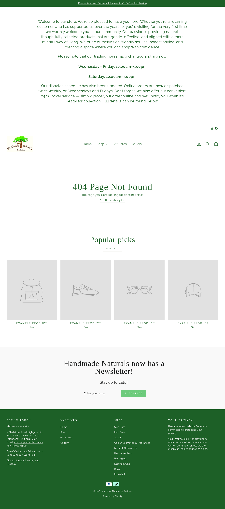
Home (87, 144)
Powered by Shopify (112, 496)
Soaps (117, 437)
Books (117, 469)
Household (120, 474)
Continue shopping (112, 200)
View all (113, 249)
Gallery (137, 144)
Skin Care (119, 427)
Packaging (120, 458)
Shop (101, 144)
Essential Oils (122, 463)
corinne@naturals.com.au (28, 442)
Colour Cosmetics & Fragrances (132, 442)
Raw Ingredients (123, 453)
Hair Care (119, 432)
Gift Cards (119, 144)
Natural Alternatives (125, 448)
